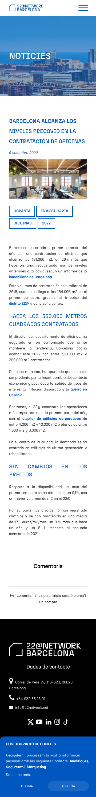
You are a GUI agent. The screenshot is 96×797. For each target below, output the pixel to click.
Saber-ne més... (19, 775)
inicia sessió (62, 596)
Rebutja (26, 786)
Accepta (68, 786)
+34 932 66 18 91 (29, 699)
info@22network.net (31, 708)
